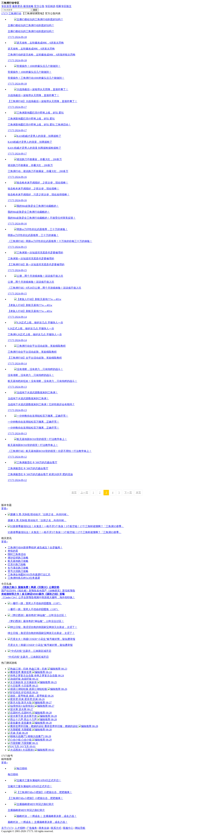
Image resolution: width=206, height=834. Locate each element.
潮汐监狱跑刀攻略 (18, 557)
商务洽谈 (44, 828)
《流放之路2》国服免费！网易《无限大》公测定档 (30, 587)
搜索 (35, 10)
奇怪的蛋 (13, 551)
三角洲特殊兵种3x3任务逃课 (24, 578)
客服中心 (68, 828)
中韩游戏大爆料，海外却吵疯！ (57, 597)
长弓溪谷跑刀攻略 (18, 567)
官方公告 (39, 6)
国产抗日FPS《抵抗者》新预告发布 (21, 590)
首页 (74, 492)
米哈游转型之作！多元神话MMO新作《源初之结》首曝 (33, 594)
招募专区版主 (63, 6)
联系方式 (56, 828)
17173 (4, 13)
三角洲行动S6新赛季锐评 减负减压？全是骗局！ (35, 547)
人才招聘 (20, 828)
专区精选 (50, 6)
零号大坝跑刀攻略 (18, 571)
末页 (138, 492)
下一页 (128, 492)
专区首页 (6, 6)
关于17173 (7, 828)
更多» (4, 508)
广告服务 (32, 828)
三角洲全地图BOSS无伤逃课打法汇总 (29, 574)
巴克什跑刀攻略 (17, 564)
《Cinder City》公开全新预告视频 (20, 597)
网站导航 (80, 828)
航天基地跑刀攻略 (18, 561)
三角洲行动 (14, 13)
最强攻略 (28, 6)
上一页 (84, 492)
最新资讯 (17, 6)
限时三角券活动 (17, 554)
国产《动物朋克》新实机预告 (58, 590)
